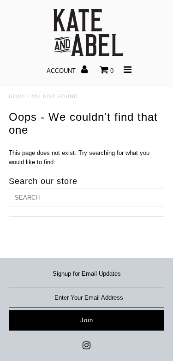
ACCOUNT (62, 70)
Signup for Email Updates (87, 273)
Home (17, 96)
